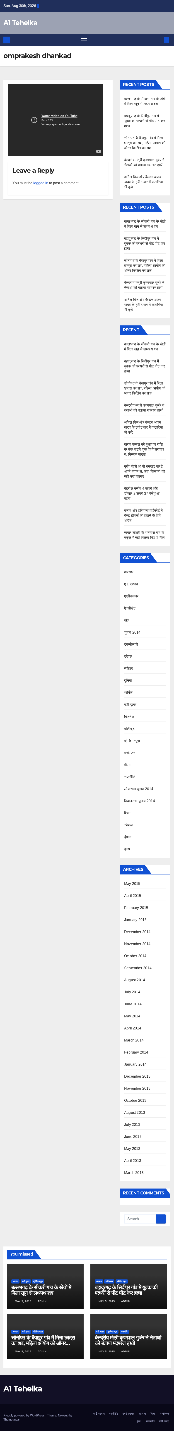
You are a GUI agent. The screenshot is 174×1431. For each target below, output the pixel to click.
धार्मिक (128, 692)
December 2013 (137, 1076)
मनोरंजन (129, 753)
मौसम (127, 765)
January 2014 (135, 1064)
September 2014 (138, 968)
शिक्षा (127, 813)
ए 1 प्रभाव (131, 584)
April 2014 (132, 1028)
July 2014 (132, 992)
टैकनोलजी (131, 644)
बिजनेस (129, 717)
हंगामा (128, 837)
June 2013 (133, 1137)
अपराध (128, 572)
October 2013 (135, 1100)
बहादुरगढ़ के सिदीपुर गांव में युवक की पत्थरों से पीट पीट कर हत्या (144, 121)
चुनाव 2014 (132, 632)
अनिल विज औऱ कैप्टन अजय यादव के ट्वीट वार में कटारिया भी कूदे (143, 182)
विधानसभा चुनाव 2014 (139, 801)
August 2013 (134, 1112)
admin (42, 1301)
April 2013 (132, 1161)
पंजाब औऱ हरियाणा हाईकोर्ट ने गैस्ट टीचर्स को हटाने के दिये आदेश (143, 515)
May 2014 (132, 1016)
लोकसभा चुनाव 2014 (138, 789)
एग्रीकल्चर (131, 596)
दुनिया (128, 680)
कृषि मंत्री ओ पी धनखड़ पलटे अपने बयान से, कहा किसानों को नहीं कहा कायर (144, 471)
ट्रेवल (128, 656)
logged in (40, 183)
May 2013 (132, 1149)
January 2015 (135, 920)
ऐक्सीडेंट (129, 608)
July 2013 (132, 1124)
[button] (158, 40)
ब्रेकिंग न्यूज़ (132, 741)
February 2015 (136, 908)
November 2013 (137, 1088)
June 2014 (133, 1004)
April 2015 (132, 896)
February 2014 (136, 1052)
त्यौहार (128, 668)
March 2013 (134, 1173)
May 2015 (132, 884)
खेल (126, 620)
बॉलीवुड (129, 729)
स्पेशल (128, 825)
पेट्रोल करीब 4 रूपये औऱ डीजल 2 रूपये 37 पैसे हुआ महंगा (142, 493)
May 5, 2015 (23, 1301)
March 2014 (134, 1040)
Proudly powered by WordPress (24, 1415)
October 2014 (135, 956)
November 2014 (137, 944)
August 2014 (134, 980)
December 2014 (137, 932)
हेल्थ (127, 849)
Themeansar (11, 1419)
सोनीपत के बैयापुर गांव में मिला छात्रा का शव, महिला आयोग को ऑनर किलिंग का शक (144, 143)
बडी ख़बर (130, 705)
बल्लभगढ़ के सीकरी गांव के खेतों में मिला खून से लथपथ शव (41, 1290)
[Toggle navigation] (84, 40)
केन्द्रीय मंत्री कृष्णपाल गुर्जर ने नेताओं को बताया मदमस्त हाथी (128, 1340)
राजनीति (129, 777)
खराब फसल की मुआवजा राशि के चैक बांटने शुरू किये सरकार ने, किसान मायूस (144, 449)
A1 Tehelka (20, 23)
